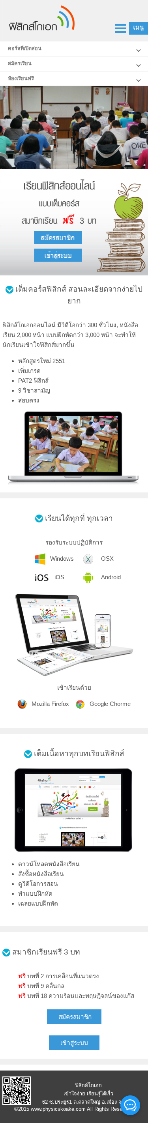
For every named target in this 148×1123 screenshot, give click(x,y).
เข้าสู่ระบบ (74, 1042)
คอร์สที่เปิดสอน (24, 48)
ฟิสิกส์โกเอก (88, 1085)
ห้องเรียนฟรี (21, 78)
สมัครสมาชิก (75, 1016)
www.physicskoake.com (58, 1109)
